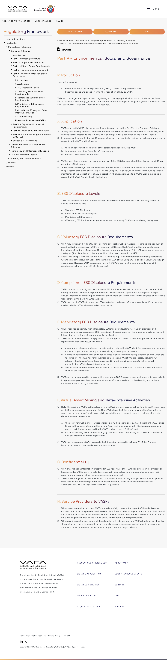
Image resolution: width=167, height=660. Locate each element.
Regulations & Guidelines (92, 563)
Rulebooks (81, 40)
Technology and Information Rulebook (30, 151)
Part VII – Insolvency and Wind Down (31, 130)
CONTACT (119, 585)
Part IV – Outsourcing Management (30, 70)
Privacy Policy (54, 636)
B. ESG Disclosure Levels (27, 87)
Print (147, 32)
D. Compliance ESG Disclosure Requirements (30, 98)
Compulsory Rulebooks (101, 40)
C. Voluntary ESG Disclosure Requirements (29, 92)
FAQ (117, 596)
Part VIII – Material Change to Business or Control (32, 135)
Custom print (111, 32)
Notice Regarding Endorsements (33, 636)
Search (60, 21)
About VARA (121, 563)
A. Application (22, 84)
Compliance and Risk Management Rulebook (28, 145)
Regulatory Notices (89, 607)
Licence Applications (89, 574)
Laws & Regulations (15, 39)
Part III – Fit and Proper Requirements (31, 66)
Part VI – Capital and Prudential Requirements (28, 125)
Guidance (11, 162)
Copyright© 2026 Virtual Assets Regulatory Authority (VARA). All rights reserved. (52, 647)
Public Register (86, 596)
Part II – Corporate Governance (28, 62)
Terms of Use (67, 636)
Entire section (75, 32)
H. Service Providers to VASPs (123, 43)
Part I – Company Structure (26, 58)
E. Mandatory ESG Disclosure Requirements (29, 105)
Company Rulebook (125, 40)
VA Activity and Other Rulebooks (24, 158)
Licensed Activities (88, 585)
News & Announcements (128, 574)
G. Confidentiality (23, 116)
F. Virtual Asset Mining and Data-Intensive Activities (31, 111)
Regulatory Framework (16, 21)
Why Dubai (121, 607)
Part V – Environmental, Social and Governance (83, 43)
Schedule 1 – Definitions (25, 140)
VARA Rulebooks (65, 40)
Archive (10, 166)
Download (66, 50)
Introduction (19, 55)
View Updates (43, 21)
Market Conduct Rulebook (24, 154)
